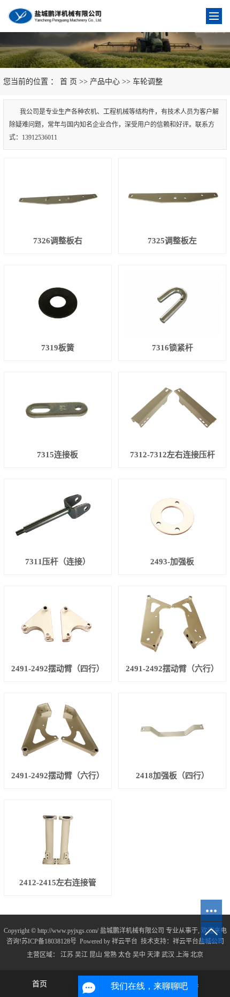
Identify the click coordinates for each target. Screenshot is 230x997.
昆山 (95, 954)
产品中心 (105, 82)
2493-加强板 (172, 561)
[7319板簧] (58, 303)
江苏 (66, 954)
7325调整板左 (172, 240)
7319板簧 (57, 347)
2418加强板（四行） (172, 775)
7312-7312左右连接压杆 (172, 454)
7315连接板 (57, 454)
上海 (182, 954)
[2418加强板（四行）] (172, 731)
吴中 (139, 954)
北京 (196, 954)
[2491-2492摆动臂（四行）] (58, 624)
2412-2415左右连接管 (57, 882)
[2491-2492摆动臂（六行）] (172, 624)
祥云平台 (124, 941)
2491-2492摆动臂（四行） (57, 668)
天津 (153, 954)
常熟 (110, 954)
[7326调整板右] (58, 196)
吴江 (81, 954)
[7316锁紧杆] (172, 303)
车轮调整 (148, 82)
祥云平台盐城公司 (198, 941)
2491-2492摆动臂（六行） (172, 668)
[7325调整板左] (172, 196)
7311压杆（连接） (57, 561)
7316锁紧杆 (172, 347)
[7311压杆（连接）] (58, 517)
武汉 (168, 954)
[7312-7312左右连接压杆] (172, 410)
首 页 (68, 82)
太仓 (124, 954)
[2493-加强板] (172, 517)
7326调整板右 (57, 240)
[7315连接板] (58, 410)
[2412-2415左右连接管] (58, 838)
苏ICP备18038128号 (48, 941)
